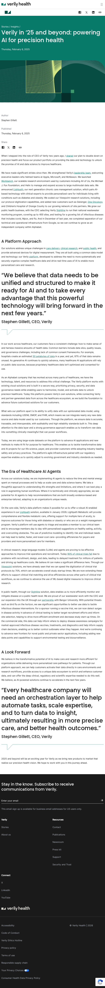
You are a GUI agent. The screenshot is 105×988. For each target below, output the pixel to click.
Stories (5, 26)
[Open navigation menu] (102, 4)
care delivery (52, 248)
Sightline (60, 210)
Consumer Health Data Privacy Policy (20, 978)
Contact (56, 827)
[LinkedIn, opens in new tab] (93, 12)
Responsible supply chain (14, 962)
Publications (58, 834)
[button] (100, 12)
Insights (15, 26)
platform (33, 256)
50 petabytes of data (44, 356)
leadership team (82, 172)
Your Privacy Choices (12, 970)
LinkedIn (5, 890)
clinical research (69, 248)
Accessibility (7, 925)
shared (69, 155)
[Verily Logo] (16, 4)
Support (56, 857)
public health (89, 248)
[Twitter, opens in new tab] (86, 12)
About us (6, 834)
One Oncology (95, 202)
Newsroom (58, 842)
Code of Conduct (10, 932)
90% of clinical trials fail (79, 554)
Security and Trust (61, 864)
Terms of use (8, 955)
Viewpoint (6, 566)
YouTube (5, 897)
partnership (48, 600)
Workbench (7, 181)
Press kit (56, 849)
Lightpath (18, 189)
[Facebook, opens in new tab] (79, 12)
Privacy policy (8, 947)
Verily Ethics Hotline (11, 940)
